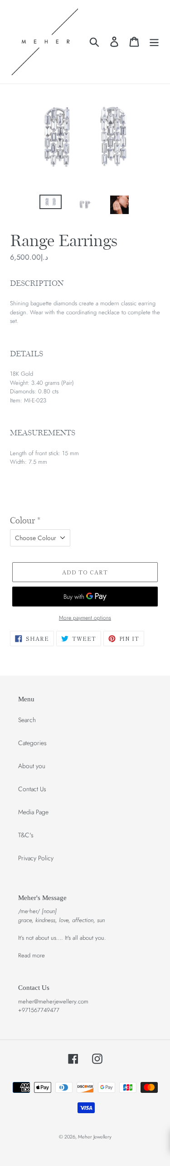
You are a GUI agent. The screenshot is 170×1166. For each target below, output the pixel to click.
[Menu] (154, 41)
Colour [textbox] (25, 521)
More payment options (85, 617)
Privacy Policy (35, 858)
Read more (31, 955)
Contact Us (32, 788)
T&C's (26, 835)
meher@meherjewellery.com (53, 1001)
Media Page (33, 811)
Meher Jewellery (95, 1136)
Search (27, 719)
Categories (32, 742)
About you (31, 765)
